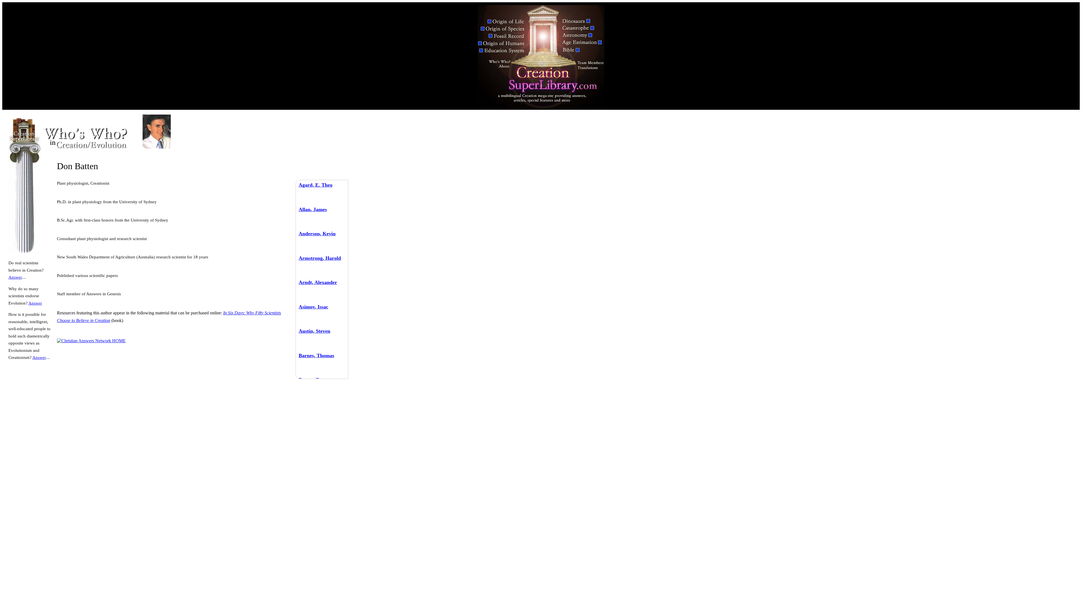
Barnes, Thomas (316, 355)
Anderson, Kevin (317, 233)
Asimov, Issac (313, 307)
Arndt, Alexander (318, 282)
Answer (15, 277)
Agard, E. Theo (315, 185)
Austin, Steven (314, 331)
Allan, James (313, 209)
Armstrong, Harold (320, 258)
